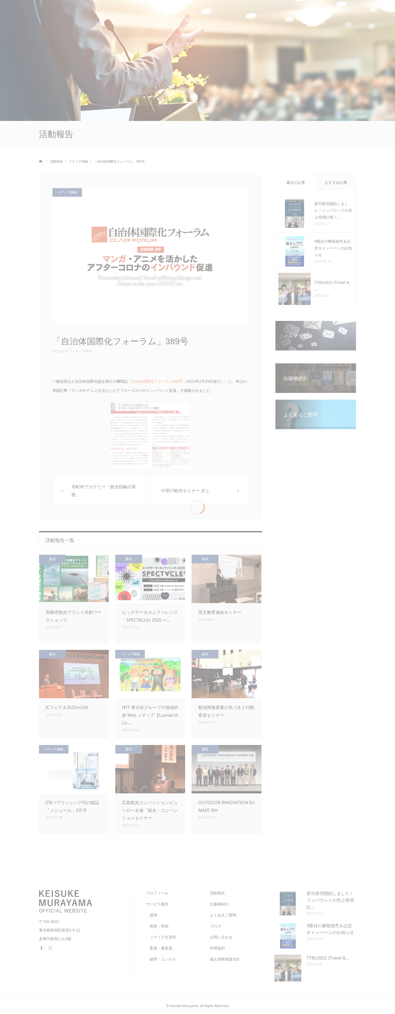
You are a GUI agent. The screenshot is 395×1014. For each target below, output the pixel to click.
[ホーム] (41, 161)
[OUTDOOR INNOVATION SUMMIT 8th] (226, 769)
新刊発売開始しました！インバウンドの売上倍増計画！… (333, 210)
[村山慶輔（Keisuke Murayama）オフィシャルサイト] (79, 16)
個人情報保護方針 (225, 959)
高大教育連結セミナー (219, 612)
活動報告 (209, 16)
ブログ (302, 16)
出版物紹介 (237, 16)
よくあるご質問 (272, 16)
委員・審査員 (159, 948)
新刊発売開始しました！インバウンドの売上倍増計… (330, 900)
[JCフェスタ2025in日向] (74, 674)
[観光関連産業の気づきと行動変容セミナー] (226, 674)
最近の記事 (295, 182)
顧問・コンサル (161, 959)
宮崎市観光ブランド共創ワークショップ (74, 616)
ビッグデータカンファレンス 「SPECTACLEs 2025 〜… (150, 616)
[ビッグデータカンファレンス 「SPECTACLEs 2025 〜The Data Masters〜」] (150, 579)
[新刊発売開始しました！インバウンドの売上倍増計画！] (294, 214)
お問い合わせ (331, 16)
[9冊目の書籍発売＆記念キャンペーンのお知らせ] (294, 251)
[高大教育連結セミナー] (226, 579)
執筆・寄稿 (157, 926)
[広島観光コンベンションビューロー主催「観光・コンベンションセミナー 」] (150, 769)
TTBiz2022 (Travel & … (331, 286)
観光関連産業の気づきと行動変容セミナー (226, 711)
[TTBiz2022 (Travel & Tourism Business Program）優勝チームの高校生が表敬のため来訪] (294, 289)
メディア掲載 (82, 351)
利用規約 (217, 948)
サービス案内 (178, 16)
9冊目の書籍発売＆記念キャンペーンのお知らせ (333, 248)
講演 (52, 559)
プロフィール (144, 16)
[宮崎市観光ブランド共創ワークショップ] (74, 579)
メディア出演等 (161, 937)
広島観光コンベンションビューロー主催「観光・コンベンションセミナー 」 (150, 810)
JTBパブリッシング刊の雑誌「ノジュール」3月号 (72, 806)
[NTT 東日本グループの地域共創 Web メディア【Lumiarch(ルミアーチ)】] (150, 674)
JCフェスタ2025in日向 (67, 707)
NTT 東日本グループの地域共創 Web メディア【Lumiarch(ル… (150, 715)
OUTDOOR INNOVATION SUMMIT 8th (226, 806)
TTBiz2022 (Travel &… (328, 958)
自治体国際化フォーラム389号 (157, 381)
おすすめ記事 (336, 182)
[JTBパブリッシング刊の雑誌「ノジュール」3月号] (74, 769)
